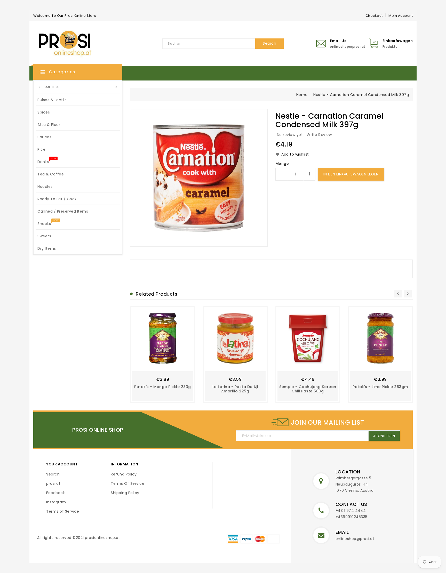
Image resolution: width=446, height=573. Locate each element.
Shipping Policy (125, 492)
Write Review (319, 134)
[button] (77, 72)
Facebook (55, 492)
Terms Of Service (127, 483)
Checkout (374, 15)
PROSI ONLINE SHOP (97, 429)
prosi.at (53, 483)
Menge (282, 163)
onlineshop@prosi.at (355, 538)
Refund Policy (124, 474)
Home (302, 94)
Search (53, 474)
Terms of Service (62, 511)
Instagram (56, 502)
